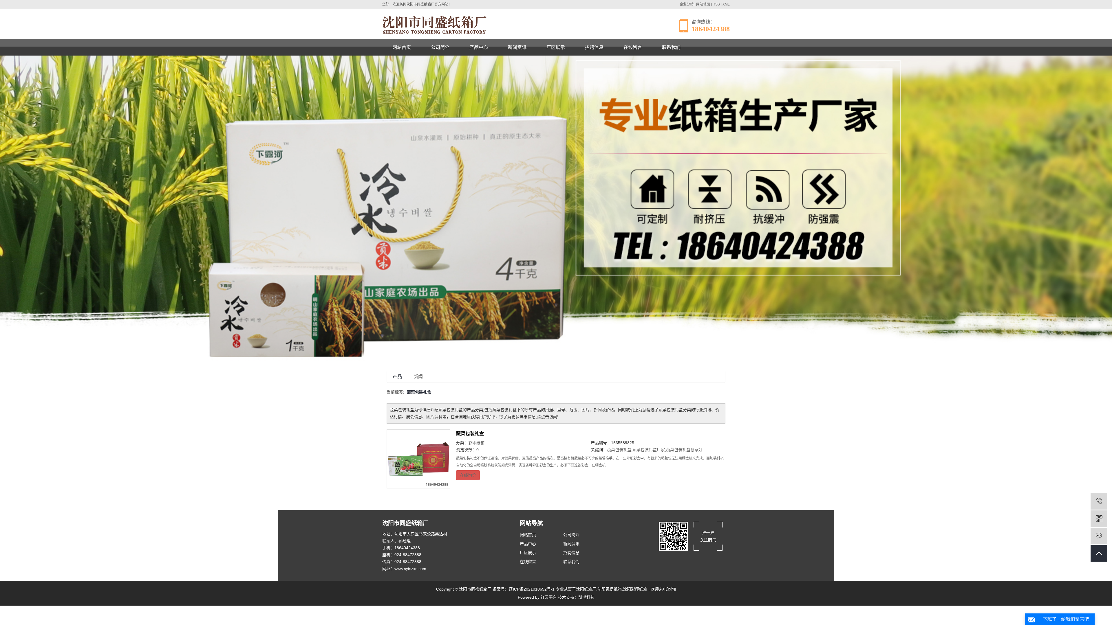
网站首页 (401, 47)
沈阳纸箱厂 (586, 589)
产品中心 (478, 47)
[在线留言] (1099, 536)
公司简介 (440, 47)
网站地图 (703, 4)
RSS (716, 4)
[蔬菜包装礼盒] (418, 458)
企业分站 (687, 4)
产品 (397, 376)
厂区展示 (555, 47)
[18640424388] (1099, 501)
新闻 (418, 376)
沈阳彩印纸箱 (635, 589)
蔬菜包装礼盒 (470, 433)
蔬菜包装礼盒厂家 (648, 449)
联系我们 (671, 47)
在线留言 (632, 47)
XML (726, 4)
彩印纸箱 (476, 442)
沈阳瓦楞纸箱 (609, 589)
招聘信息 (594, 47)
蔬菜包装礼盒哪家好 (684, 449)
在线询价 (468, 475)
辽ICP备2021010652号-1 (532, 589)
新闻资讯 (517, 47)
